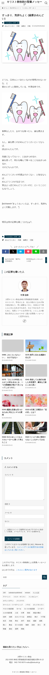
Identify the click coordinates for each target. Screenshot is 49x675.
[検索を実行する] (44, 577)
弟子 (22, 621)
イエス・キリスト (20, 597)
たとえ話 (36, 593)
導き (16, 621)
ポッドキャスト (38, 605)
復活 (28, 621)
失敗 (10, 621)
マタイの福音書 (8, 609)
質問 (16, 629)
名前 (7, 504)
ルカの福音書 (7, 613)
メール (8, 513)
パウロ (28, 605)
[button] (5, 251)
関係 (22, 629)
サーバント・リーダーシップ (13, 605)
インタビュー (33, 597)
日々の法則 (19, 625)
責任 (10, 629)
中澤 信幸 (24, 295)
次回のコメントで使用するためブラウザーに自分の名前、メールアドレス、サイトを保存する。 (25, 530)
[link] (24, 321)
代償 (18, 26)
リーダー (41, 609)
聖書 (4, 629)
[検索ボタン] (46, 3)
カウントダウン (8, 601)
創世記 (29, 617)
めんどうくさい (10, 26)
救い (4, 625)
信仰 (4, 617)
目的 (33, 625)
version (27, 593)
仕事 (22, 613)
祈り (39, 625)
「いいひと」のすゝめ (12, 23)
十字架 (43, 617)
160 (4, 593)
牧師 (27, 625)
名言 (4, 621)
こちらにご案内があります (26, 570)
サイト (7, 521)
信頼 (10, 617)
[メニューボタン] (3, 3)
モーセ (19, 609)
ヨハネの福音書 (29, 609)
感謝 (34, 621)
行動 (29, 26)
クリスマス (20, 601)
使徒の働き (37, 613)
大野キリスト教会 (24, 657)
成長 (40, 621)
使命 (28, 613)
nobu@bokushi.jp (33, 662)
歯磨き (23, 26)
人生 (16, 613)
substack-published (15, 593)
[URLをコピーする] (43, 251)
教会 (10, 625)
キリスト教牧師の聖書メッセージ (24, 3)
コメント (9, 475)
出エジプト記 (19, 617)
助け (36, 617)
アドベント (7, 597)
